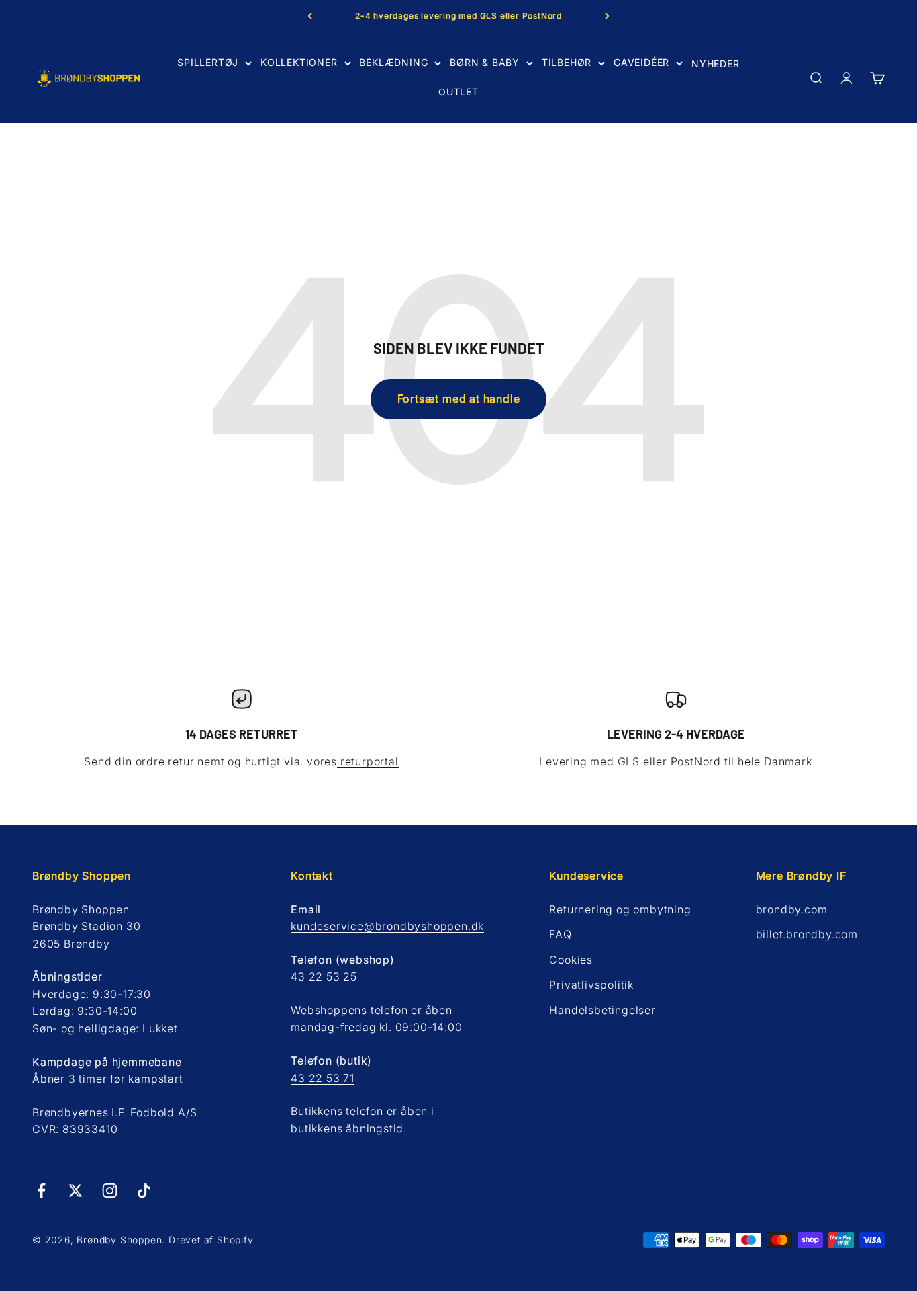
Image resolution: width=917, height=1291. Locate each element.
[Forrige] (309, 16)
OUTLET (458, 91)
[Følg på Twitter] (75, 1190)
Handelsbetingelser (602, 1010)
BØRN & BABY (485, 62)
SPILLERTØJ (207, 62)
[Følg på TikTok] (144, 1190)
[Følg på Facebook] (41, 1190)
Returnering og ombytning (620, 909)
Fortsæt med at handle (458, 398)
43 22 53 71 (322, 1078)
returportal (368, 761)
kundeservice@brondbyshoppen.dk (387, 926)
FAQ (560, 934)
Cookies (571, 959)
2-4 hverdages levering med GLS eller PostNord (458, 16)
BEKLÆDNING (393, 62)
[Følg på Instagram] (110, 1190)
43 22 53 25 (324, 976)
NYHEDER (715, 63)
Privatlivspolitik (591, 984)
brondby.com (792, 909)
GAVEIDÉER (641, 62)
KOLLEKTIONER (299, 62)
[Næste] (607, 16)
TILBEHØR (566, 62)
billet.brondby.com (807, 934)
